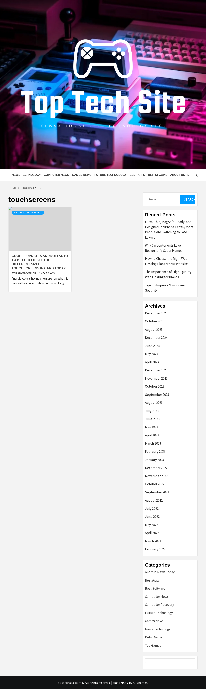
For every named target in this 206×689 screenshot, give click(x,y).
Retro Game (157, 174)
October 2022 (154, 484)
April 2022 (152, 533)
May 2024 (151, 354)
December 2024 (156, 337)
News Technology (26, 174)
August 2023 (154, 402)
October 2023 (154, 386)
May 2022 (151, 525)
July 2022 (152, 508)
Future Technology (110, 174)
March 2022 (153, 541)
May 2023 (151, 427)
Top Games (153, 645)
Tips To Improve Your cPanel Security (165, 288)
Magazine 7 (120, 683)
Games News (81, 174)
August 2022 (154, 500)
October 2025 (154, 321)
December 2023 (156, 370)
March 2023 (153, 443)
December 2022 (156, 468)
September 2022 (157, 492)
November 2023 (156, 378)
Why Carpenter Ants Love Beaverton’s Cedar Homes (163, 248)
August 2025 (154, 329)
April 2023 (152, 435)
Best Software (155, 588)
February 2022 (155, 549)
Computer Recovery (159, 604)
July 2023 (152, 411)
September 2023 (157, 394)
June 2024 (152, 346)
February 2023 (155, 451)
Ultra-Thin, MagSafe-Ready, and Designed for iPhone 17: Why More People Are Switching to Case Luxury (169, 230)
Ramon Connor (26, 273)
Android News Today (28, 212)
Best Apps (137, 174)
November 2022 (156, 476)
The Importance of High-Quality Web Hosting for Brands (168, 274)
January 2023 (154, 460)
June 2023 (152, 419)
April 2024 (152, 362)
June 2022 (152, 516)
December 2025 (156, 313)
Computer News (56, 174)
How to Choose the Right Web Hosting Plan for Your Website (166, 261)
